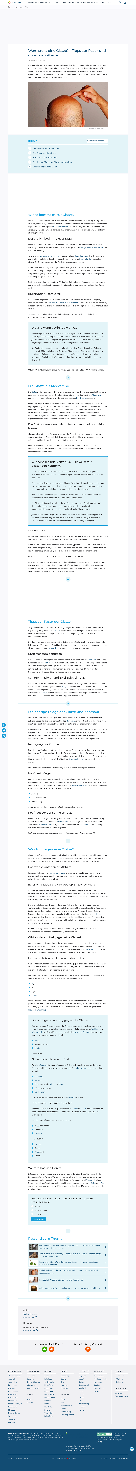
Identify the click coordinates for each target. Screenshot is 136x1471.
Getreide (38, 1133)
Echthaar (98, 914)
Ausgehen (82, 1376)
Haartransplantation (57, 873)
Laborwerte (12, 1407)
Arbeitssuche (99, 1376)
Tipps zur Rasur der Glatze (45, 157)
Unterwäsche (49, 1413)
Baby (63, 1399)
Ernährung (42, 2)
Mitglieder (119, 1379)
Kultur (81, 1391)
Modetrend (96, 395)
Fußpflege (48, 1379)
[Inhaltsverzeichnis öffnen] (132, 1449)
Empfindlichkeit (85, 259)
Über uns (120, 1388)
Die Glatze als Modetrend (44, 153)
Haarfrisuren (81, 398)
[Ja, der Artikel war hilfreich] (44, 1349)
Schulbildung (66, 1412)
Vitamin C (90, 1180)
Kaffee (93, 1183)
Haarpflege (19, 7)
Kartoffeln (39, 1080)
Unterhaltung (84, 1404)
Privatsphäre (123, 1458)
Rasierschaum (48, 663)
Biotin (37, 1048)
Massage (11, 1410)
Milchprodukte (38, 1032)
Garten (81, 1382)
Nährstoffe (31, 1385)
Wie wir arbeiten (121, 1396)
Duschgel (46, 756)
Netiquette (119, 1382)
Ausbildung (98, 1382)
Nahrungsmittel (81, 1068)
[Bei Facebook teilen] (4, 725)
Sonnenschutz (64, 821)
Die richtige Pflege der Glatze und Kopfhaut (52, 162)
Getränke (30, 1379)
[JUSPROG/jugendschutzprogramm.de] (104, 1434)
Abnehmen (31, 1376)
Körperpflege (49, 1394)
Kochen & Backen (33, 1382)
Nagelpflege (48, 1407)
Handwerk (82, 1388)
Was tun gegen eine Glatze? (45, 166)
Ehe (62, 1382)
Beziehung (65, 1376)
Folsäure (72, 1097)
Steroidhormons (81, 256)
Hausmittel (90, 949)
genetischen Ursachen (49, 256)
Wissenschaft (84, 1407)
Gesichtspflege (49, 1382)
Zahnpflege (48, 1416)
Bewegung (30, 1399)
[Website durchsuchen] (120, 2)
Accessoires (48, 1376)
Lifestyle (78, 2)
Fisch (84, 1109)
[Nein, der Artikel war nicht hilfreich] (51, 1349)
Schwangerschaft (67, 1415)
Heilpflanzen (13, 1397)
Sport (51, 2)
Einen (37, 1206)
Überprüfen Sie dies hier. (74, 1450)
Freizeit (81, 1379)
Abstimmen (38, 1219)
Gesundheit (32, 2)
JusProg (99, 1442)
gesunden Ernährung (37, 1010)
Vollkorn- (96, 1029)
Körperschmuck (50, 1397)
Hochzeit (64, 1385)
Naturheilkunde (14, 1413)
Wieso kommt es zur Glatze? (46, 148)
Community (119, 1376)
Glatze (34, 392)
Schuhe (47, 1410)
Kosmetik (47, 1401)
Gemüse (86, 1032)
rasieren (56, 630)
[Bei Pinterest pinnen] (4, 736)
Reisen (81, 1394)
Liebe (64, 2)
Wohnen (82, 1410)
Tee (102, 1183)
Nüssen (38, 1144)
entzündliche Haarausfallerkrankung (63, 302)
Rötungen (71, 721)
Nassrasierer (53, 648)
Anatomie (12, 1379)
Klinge (64, 686)
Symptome (12, 1416)
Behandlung (12, 1385)
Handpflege (48, 1388)
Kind (62, 1402)
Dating (63, 1379)
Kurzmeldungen (97, 2)
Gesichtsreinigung (76, 759)
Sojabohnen (40, 1092)
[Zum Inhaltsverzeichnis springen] (68, 377)
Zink (36, 1040)
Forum (108, 2)
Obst (76, 1032)
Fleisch (75, 1109)
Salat (61, 1084)
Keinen (38, 1214)
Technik (81, 1397)
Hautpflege (48, 1391)
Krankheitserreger (15, 1404)
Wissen (96, 1391)
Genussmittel (84, 1385)
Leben (63, 1408)
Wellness (11, 1422)
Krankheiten (12, 1401)
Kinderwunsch (66, 1405)
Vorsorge (11, 1419)
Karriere (86, 2)
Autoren (118, 1393)
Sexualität (64, 1388)
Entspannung (13, 1391)
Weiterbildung (99, 1388)
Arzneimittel (12, 1382)
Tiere (80, 1401)
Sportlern (44, 1065)
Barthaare (92, 659)
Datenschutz (114, 1458)
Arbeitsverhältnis (100, 1379)
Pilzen (37, 1152)
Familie (71, 2)
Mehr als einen (41, 1210)
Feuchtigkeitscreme (80, 785)
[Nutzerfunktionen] (125, 2)
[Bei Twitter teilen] (4, 730)
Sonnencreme (45, 824)
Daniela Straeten (30, 1314)
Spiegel (45, 692)
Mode (46, 1404)
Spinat (52, 1084)
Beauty (58, 2)
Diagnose (11, 1388)
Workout (30, 1402)
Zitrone (34, 995)
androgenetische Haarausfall (91, 247)
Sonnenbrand (85, 824)
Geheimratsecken (60, 227)
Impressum (104, 1458)
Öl (32, 984)
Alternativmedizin (14, 1376)
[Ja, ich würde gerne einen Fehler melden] (88, 1349)
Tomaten (38, 1076)
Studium (97, 1385)
